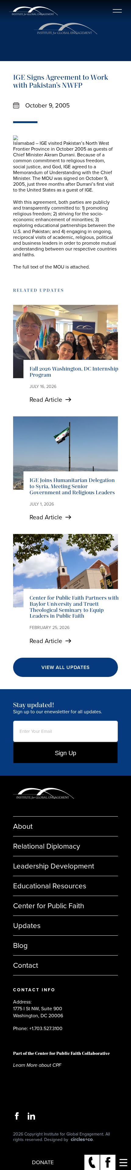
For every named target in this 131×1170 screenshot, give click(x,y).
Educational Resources (49, 885)
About (23, 826)
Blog (20, 945)
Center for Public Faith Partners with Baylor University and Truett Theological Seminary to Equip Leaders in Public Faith (74, 606)
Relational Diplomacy (46, 846)
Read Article (46, 399)
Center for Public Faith (48, 905)
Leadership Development (53, 866)
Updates (27, 925)
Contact (25, 965)
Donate (43, 1162)
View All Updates (65, 667)
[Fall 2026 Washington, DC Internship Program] (65, 341)
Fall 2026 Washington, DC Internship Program (74, 371)
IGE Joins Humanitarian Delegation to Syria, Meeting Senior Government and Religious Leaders (72, 486)
